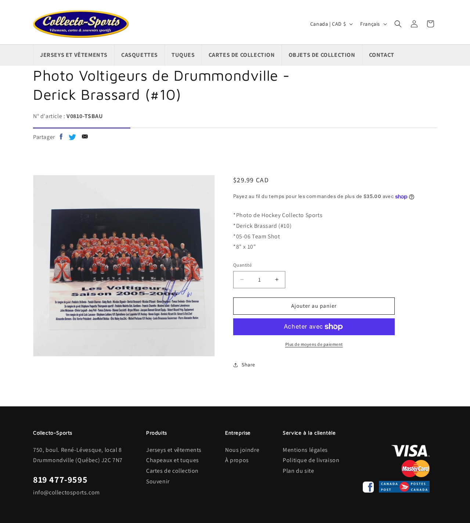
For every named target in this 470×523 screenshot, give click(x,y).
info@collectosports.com (66, 492)
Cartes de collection (172, 471)
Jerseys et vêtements (174, 450)
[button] (398, 24)
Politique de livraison (311, 460)
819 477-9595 (60, 479)
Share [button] (248, 364)
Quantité (242, 265)
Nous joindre (242, 450)
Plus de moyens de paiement (314, 344)
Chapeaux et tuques (172, 460)
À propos (237, 460)
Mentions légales (305, 450)
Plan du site (298, 471)
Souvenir (158, 481)
